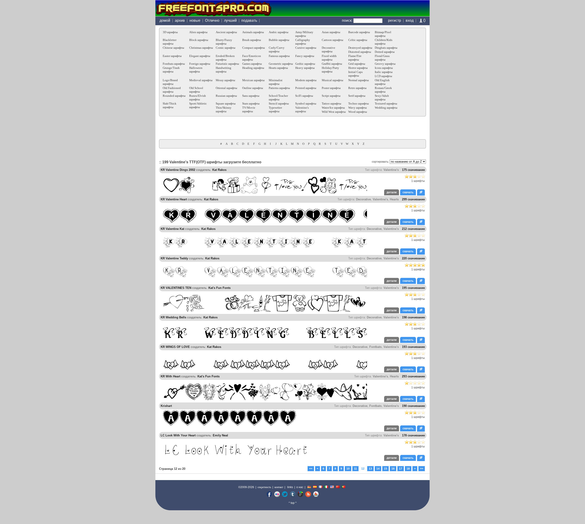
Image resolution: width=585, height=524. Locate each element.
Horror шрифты (358, 68)
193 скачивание (413, 347)
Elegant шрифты (199, 56)
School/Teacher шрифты (278, 97)
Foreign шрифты (199, 63)
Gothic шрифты (305, 63)
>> (421, 468)
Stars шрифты (251, 103)
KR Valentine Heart (174, 199)
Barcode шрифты (359, 32)
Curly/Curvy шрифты (277, 49)
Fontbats (375, 347)
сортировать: (380, 161)
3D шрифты (170, 32)
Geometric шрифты (281, 63)
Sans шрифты (250, 95)
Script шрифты (331, 95)
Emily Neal (220, 435)
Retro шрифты (357, 88)
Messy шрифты (225, 80)
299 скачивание (413, 199)
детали (391, 192)
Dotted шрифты (385, 52)
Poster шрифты (331, 88)
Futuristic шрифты (227, 63)
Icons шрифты (384, 68)
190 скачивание (413, 406)
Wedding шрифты (386, 107)
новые (194, 20)
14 (378, 468)
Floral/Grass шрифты (382, 57)
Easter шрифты (172, 56)
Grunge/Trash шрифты (171, 69)
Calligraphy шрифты (302, 41)
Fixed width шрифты (329, 57)
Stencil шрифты (279, 103)
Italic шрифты (384, 72)
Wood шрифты (357, 111)
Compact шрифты (253, 47)
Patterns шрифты (279, 88)
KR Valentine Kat (172, 229)
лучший (230, 20)
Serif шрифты (356, 95)
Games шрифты (252, 63)
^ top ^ (293, 503)
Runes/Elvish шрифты (197, 97)
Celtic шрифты (357, 40)
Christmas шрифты (201, 47)
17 (400, 468)
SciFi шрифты (304, 95)
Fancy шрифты (304, 56)
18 (408, 468)
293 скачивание (413, 376)
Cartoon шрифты (332, 40)
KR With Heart (170, 376)
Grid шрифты (356, 63)
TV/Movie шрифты (248, 109)
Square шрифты (226, 103)
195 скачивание (413, 288)
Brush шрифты (251, 40)
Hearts (394, 199)
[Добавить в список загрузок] (421, 192)
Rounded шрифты (174, 95)
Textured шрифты (386, 103)
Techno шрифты (358, 103)
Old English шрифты (382, 82)
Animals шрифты (253, 32)
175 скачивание (413, 170)
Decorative (363, 199)
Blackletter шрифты (169, 41)
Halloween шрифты (195, 69)
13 (370, 468)
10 (348, 468)
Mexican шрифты (253, 80)
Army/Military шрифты (304, 34)
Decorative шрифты (328, 49)
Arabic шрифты (278, 32)
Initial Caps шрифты (355, 73)
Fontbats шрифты (174, 63)
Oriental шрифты (226, 88)
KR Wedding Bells (173, 317)
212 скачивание (413, 229)
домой (165, 20)
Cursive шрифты (305, 47)
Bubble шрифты (279, 40)
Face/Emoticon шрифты (251, 57)
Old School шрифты (196, 89)
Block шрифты (198, 40)
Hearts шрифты (278, 68)
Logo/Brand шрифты (170, 82)
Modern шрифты (305, 80)
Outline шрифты (252, 88)
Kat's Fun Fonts (219, 288)
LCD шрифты (383, 76)
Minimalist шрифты (275, 82)
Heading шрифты (253, 68)
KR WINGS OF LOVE (175, 347)
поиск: (347, 20)
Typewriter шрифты (275, 109)
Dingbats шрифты (386, 47)
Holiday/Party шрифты (330, 69)
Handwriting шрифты (223, 69)
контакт (278, 487)
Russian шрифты (226, 95)
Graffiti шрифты (332, 63)
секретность (264, 487)
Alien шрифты (198, 32)
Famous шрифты (279, 56)
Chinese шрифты (173, 47)
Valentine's (391, 170)
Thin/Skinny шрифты (223, 109)
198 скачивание (413, 317)
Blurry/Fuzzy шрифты (224, 41)
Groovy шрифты (385, 63)
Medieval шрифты (201, 80)
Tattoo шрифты (331, 103)
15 (385, 468)
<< (310, 468)
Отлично (212, 20)
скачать (408, 192)
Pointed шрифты (305, 88)
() (423, 20)
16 (393, 468)
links (290, 487)
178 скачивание (413, 435)
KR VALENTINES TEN (176, 288)
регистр (394, 20)
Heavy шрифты (305, 68)
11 (355, 468)
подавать (249, 20)
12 (362, 468)
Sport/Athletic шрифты (198, 105)
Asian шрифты (331, 32)
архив (180, 20)
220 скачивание (413, 258)
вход (410, 20)
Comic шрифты (225, 47)
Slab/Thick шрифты (169, 105)
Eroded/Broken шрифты (225, 57)
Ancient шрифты (226, 32)
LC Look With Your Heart (178, 435)
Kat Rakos (219, 170)
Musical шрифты (332, 80)
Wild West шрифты (334, 111)
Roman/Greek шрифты (383, 89)
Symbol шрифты (305, 103)
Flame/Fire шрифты (355, 57)
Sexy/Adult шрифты (382, 97)
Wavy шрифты (357, 107)
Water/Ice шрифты (333, 107)
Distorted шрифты (359, 52)
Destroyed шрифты (360, 47)
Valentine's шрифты (302, 109)
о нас (299, 487)
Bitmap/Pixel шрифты (383, 34)
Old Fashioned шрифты (172, 89)
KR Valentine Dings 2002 (178, 170)
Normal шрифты (358, 80)
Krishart (166, 406)
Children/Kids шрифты (383, 41)
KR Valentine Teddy (174, 258)
